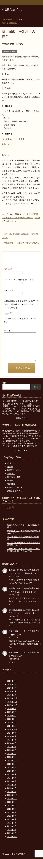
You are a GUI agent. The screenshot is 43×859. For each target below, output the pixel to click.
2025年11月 (12, 702)
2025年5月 (11, 712)
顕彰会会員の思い (9, 51)
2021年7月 (11, 830)
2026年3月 (11, 691)
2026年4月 (11, 688)
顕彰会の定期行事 (14, 487)
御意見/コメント (14, 470)
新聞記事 (11, 474)
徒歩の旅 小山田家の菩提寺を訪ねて (21, 243)
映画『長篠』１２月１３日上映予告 (24, 631)
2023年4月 (11, 781)
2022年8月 (11, 809)
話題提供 (11, 481)
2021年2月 (11, 833)
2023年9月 (11, 767)
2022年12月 (12, 795)
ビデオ (10, 467)
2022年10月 (12, 802)
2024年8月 (11, 736)
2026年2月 (11, 695)
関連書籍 (11, 484)
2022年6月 (11, 812)
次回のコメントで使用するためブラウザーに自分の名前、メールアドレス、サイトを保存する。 (21, 304)
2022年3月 (11, 823)
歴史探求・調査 (14, 477)
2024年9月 (11, 733)
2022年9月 (11, 806)
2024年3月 (11, 750)
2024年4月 (11, 747)
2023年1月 (11, 792)
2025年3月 (11, 719)
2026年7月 (11, 681)
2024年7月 (11, 740)
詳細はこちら (21, 418)
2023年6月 (11, 774)
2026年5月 (11, 684)
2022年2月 (11, 826)
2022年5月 (11, 816)
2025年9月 (11, 709)
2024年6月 (11, 743)
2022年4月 (11, 819)
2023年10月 (12, 764)
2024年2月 (11, 754)
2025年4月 (11, 716)
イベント (11, 463)
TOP (12, 19)
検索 (36, 387)
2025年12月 (12, 698)
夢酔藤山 (28, 573)
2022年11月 (12, 799)
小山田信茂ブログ (12, 9)
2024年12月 (12, 726)
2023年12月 (12, 757)
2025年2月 (11, 722)
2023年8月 (11, 771)
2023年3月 (11, 785)
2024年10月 (12, 729)
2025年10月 (12, 705)
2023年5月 (11, 778)
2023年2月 (11, 788)
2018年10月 (12, 837)
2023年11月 (12, 761)
